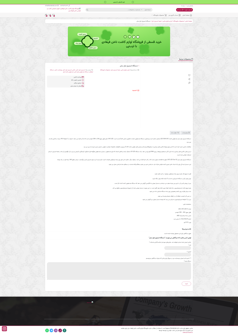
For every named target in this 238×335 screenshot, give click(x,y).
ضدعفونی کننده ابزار (68, 72)
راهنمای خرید (190, 6)
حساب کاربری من (173, 15)
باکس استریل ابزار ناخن (69, 70)
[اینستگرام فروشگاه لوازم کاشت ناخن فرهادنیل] (4, 328)
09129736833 (64, 6)
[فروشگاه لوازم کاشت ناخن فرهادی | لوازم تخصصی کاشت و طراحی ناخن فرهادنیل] (63, 10)
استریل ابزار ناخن (80, 70)
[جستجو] (87, 10)
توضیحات (185, 133)
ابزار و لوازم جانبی (167, 21)
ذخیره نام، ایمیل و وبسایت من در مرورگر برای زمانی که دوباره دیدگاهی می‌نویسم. (167, 258)
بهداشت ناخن (58, 70)
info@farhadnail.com (51, 6)
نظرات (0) (174, 133)
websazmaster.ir (188, 332)
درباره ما (183, 6)
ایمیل (189, 252)
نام (190, 245)
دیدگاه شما (187, 261)
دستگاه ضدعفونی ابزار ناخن (81, 72)
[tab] (186, 133)
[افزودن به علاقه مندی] (189, 75)
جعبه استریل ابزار (156, 21)
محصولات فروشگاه (158, 15)
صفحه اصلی (185, 15)
